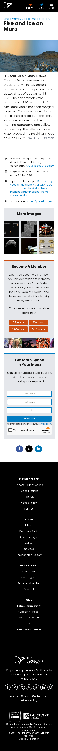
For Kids (28, 508)
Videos (29, 543)
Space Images (43, 201)
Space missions (30, 192)
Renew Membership (29, 606)
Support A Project (29, 611)
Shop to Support (29, 617)
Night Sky (29, 497)
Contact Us (39, 696)
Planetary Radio (29, 531)
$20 (18, 329)
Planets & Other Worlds (29, 485)
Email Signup (29, 577)
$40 (38, 329)
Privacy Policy (45, 424)
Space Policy (29, 502)
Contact (29, 589)
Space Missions (29, 491)
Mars (37, 188)
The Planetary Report (29, 555)
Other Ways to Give (29, 629)
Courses (29, 549)
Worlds (24, 195)
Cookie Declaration (29, 738)
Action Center (29, 571)
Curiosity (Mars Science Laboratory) (31, 186)
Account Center (19, 696)
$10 (38, 322)
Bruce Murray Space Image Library (27, 19)
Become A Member (29, 583)
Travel (29, 623)
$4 (18, 322)
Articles (29, 525)
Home (29, 201)
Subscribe (29, 418)
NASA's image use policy (40, 165)
